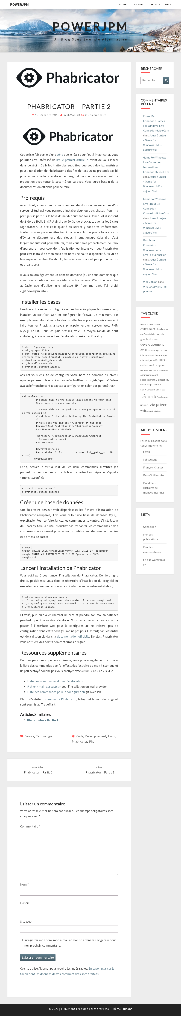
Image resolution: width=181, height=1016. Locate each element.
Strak (146, 451)
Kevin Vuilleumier (153, 475)
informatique (160, 355)
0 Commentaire (96, 114)
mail (142, 365)
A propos (154, 4)
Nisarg (127, 1009)
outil (155, 374)
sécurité (149, 396)
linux (111, 736)
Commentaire (30, 826)
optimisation (146, 374)
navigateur (160, 365)
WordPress (101, 1009)
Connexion (149, 526)
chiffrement (147, 329)
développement (95, 736)
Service (29, 736)
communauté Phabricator (59, 699)
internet (144, 360)
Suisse (162, 390)
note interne (153, 370)
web (143, 411)
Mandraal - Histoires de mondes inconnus (153, 487)
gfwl (161, 350)
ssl (157, 389)
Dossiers (138, 4)
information (146, 355)
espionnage (153, 350)
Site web (25, 921)
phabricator (79, 741)
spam (152, 389)
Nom (24, 884)
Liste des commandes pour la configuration (56, 692)
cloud (159, 329)
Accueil (123, 4)
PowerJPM (19, 4)
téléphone (163, 397)
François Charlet (153, 467)
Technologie (44, 736)
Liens (168, 4)
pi (159, 379)
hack (165, 350)
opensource (163, 370)
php (91, 741)
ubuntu (144, 405)
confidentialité (147, 334)
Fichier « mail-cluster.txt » (44, 687)
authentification (153, 324)
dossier (153, 339)
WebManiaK (72, 114)
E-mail (25, 903)
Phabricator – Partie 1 (42, 720)
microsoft (149, 365)
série (60, 155)
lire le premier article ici (72, 160)
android (143, 324)
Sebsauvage (150, 459)
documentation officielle (73, 636)
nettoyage (144, 370)
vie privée (158, 404)
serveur (157, 384)
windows (157, 411)
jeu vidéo (154, 360)
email (143, 350)
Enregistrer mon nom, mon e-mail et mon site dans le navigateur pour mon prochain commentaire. (70, 943)
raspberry (164, 379)
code (79, 736)
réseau (143, 384)
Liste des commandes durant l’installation (55, 681)
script (149, 384)
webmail (149, 411)
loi (166, 360)
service (145, 389)
